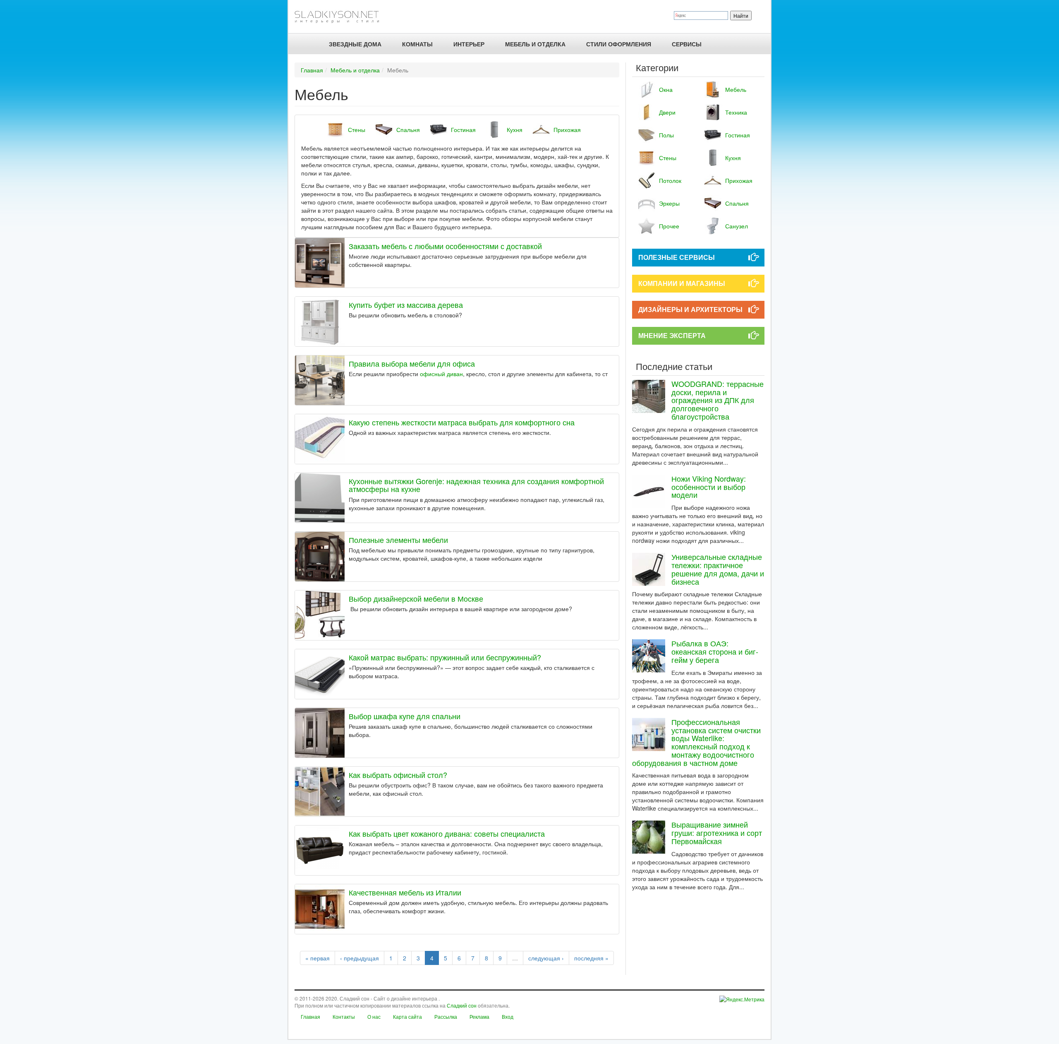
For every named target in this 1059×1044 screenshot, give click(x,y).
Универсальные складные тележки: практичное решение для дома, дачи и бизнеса (717, 568)
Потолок (670, 180)
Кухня (514, 129)
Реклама (479, 1016)
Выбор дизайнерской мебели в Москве (416, 598)
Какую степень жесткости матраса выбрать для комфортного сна (462, 422)
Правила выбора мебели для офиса (412, 363)
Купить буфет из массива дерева (406, 304)
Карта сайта (407, 1016)
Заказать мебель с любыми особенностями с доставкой (445, 245)
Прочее (669, 226)
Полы (666, 135)
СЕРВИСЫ (687, 44)
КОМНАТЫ (417, 44)
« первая (317, 958)
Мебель (735, 89)
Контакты (344, 1016)
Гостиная (463, 129)
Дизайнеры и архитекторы (690, 309)
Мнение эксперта (672, 335)
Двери (667, 112)
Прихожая (567, 129)
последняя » (591, 958)
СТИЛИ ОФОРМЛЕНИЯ (618, 44)
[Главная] (340, 17)
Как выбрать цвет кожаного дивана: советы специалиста (447, 833)
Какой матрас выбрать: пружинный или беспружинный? (445, 657)
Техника (736, 112)
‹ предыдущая (359, 958)
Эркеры (669, 203)
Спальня (408, 129)
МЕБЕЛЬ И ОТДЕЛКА (535, 44)
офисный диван (441, 374)
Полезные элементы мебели (398, 539)
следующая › (546, 958)
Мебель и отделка (355, 70)
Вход (507, 1016)
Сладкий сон (462, 1005)
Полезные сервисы (676, 257)
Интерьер (468, 44)
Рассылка (445, 1016)
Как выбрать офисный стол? (398, 774)
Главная (312, 70)
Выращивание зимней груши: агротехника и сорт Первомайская (716, 832)
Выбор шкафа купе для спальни (404, 715)
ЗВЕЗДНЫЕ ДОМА (355, 44)
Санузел (736, 226)
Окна (666, 89)
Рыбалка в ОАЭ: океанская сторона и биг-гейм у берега (714, 651)
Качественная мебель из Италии (405, 892)
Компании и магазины (681, 283)
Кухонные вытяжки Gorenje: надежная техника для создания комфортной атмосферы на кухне (476, 484)
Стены (356, 129)
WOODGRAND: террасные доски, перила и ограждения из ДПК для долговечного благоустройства (717, 400)
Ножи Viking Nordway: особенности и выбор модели (708, 486)
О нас (374, 1016)
